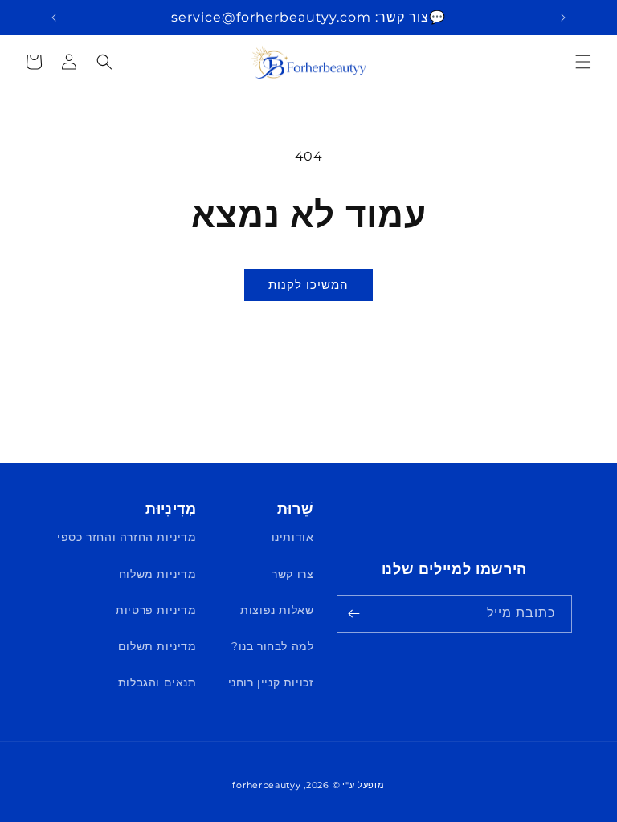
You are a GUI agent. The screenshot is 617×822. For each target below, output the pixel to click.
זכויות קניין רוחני (271, 682)
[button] (583, 61)
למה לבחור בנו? (272, 646)
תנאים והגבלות (157, 682)
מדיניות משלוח (158, 574)
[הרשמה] (354, 614)
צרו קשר (292, 574)
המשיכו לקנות (308, 284)
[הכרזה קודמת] (563, 17)
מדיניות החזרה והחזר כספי (126, 537)
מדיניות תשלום (157, 646)
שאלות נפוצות (276, 610)
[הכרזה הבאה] (54, 17)
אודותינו (293, 537)
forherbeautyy (266, 785)
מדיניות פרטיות (156, 610)
